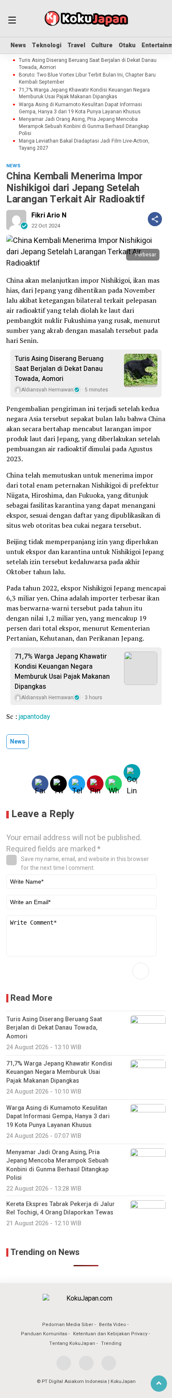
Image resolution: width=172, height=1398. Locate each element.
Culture (102, 45)
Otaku (127, 45)
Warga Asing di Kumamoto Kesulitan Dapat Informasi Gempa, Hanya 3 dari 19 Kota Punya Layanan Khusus (80, 108)
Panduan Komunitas (44, 1334)
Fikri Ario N (48, 215)
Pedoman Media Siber (67, 1324)
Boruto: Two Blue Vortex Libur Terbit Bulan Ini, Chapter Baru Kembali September (87, 79)
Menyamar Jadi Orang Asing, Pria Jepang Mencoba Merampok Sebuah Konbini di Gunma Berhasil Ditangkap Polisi (84, 126)
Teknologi (46, 45)
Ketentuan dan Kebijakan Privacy (110, 1334)
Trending (111, 1343)
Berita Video (112, 1324)
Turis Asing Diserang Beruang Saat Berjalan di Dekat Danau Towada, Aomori (88, 64)
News (18, 45)
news (17, 741)
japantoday (34, 717)
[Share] (155, 219)
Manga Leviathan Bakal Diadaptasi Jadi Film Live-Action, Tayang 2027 (84, 145)
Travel (76, 45)
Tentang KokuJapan (72, 1343)
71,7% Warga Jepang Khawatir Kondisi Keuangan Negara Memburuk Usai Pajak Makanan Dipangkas (84, 94)
